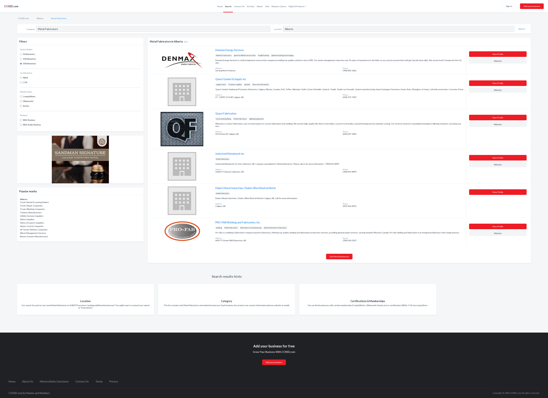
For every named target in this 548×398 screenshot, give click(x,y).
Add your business (532, 6)
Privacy (113, 381)
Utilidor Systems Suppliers (31, 216)
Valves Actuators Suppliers (32, 223)
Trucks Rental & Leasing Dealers (34, 202)
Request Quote (279, 6)
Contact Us (239, 6)
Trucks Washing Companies (32, 209)
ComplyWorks (29, 96)
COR (25, 82)
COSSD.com (23, 18)
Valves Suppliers (27, 219)
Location (278, 29)
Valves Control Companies (32, 226)
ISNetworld (28, 101)
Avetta (26, 106)
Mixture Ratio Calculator (54, 381)
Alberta (40, 18)
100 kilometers (29, 59)
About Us (27, 381)
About (260, 6)
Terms (99, 381)
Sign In (509, 6)
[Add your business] (274, 359)
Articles (250, 6)
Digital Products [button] (296, 6)
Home (220, 6)
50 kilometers (29, 54)
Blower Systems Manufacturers (34, 236)
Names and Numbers (38, 393)
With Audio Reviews (32, 124)
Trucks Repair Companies (31, 205)
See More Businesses (339, 256)
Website (498, 61)
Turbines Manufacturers (31, 212)
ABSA (25, 77)
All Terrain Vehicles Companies (34, 229)
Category (30, 29)
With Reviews (29, 120)
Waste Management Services (33, 233)
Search (228, 6)
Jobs (267, 6)
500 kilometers (29, 63)
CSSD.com (11, 6)
